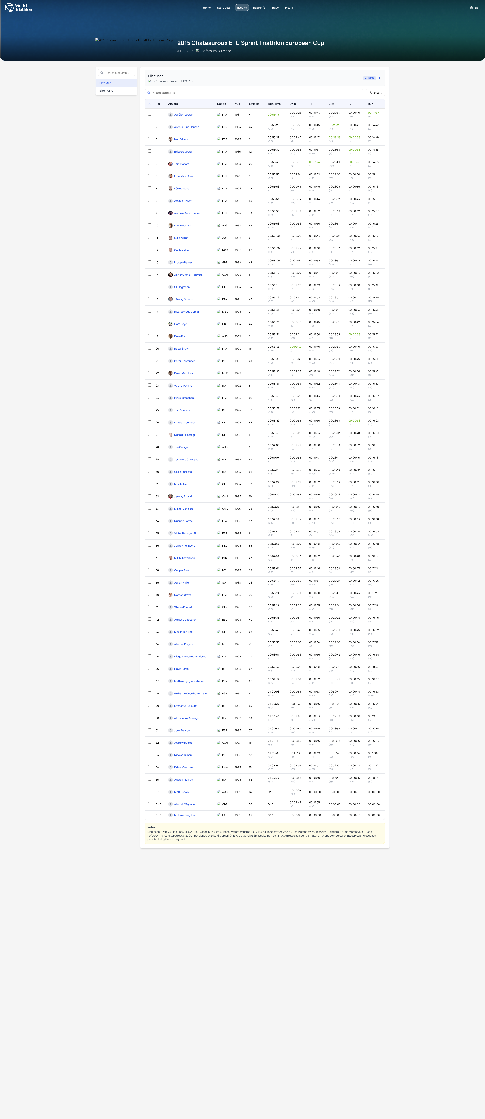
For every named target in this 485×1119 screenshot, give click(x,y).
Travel (275, 7)
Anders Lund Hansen (186, 127)
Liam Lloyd (180, 324)
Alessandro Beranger (186, 718)
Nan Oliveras (181, 139)
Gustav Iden (181, 250)
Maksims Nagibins (185, 815)
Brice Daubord (183, 151)
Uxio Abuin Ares (183, 176)
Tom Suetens (182, 410)
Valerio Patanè (183, 385)
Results (242, 7)
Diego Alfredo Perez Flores (190, 656)
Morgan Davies (183, 262)
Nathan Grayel (183, 595)
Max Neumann (183, 225)
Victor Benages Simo (186, 533)
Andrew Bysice (183, 742)
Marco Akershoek (184, 422)
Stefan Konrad (183, 607)
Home (207, 7)
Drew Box (180, 336)
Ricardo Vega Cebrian (187, 311)
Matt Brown (181, 792)
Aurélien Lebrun (183, 114)
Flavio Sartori (182, 669)
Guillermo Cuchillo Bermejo (190, 693)
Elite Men (105, 83)
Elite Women (106, 90)
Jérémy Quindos (184, 299)
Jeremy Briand (183, 496)
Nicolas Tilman (183, 755)
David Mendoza (183, 373)
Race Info (259, 7)
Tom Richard (181, 164)
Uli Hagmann (182, 287)
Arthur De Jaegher (185, 619)
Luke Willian (181, 237)
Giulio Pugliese (183, 471)
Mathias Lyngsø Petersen (189, 681)
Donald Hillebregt (184, 435)
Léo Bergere (181, 188)
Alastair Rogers (183, 644)
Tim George (181, 447)
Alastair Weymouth (185, 804)
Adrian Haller (182, 582)
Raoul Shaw (181, 348)
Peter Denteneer (184, 361)
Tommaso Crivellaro (186, 459)
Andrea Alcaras (183, 779)
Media (289, 7)
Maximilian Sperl (184, 632)
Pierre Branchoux (184, 398)
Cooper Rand (182, 570)
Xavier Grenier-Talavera (188, 274)
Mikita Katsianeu (184, 558)
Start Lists (224, 7)
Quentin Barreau (184, 521)
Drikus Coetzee (183, 767)
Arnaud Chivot (183, 201)
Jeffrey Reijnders (184, 545)
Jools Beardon (182, 730)
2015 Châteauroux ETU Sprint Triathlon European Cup (250, 43)
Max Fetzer (181, 484)
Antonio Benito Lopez (187, 213)
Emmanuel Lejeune (185, 705)
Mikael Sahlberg (183, 508)
